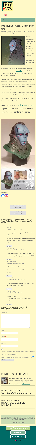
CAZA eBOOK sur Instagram (23, 419)
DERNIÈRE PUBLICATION (18, 428)
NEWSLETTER (18, 436)
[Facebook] (3, 195)
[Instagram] (6, 195)
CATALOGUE (18, 432)
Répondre (9, 246)
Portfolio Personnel (14, 374)
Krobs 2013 (19, 71)
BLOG (21, 417)
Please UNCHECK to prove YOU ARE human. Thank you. (16, 357)
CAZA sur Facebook (7, 418)
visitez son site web (26, 105)
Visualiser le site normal (18, 422)
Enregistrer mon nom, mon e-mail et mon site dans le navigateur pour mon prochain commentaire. (18, 353)
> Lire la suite (26, 384)
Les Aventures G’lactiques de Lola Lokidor (13, 403)
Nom (3, 330)
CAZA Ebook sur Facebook (22, 418)
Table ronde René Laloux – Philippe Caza (18, 212)
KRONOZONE (29, 417)
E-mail (3, 336)
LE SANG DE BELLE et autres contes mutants (16, 391)
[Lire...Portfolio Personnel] (4, 383)
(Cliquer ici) (14, 33)
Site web (3, 343)
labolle (9, 248)
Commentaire (5, 312)
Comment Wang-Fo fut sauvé (18, 206)
